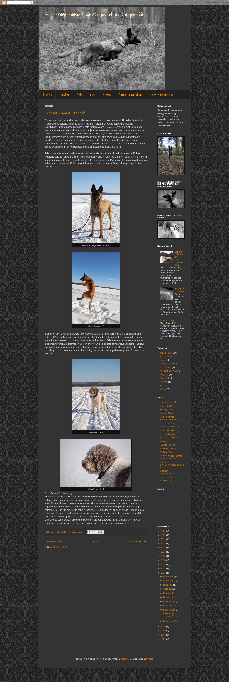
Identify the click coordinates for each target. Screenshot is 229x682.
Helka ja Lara (166, 409)
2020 (163, 535)
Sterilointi (164, 378)
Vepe (162, 385)
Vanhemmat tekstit (137, 542)
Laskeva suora (167, 320)
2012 (163, 568)
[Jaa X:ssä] (95, 532)
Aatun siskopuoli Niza (170, 402)
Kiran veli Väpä (167, 434)
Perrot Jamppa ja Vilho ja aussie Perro (171, 457)
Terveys (164, 382)
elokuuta (167, 589)
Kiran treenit (166, 356)
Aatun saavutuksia (130, 94)
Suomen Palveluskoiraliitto (168, 472)
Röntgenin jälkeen (179, 289)
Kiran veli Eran (167, 430)
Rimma (107, 94)
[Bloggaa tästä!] (92, 532)
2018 (163, 543)
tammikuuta (169, 621)
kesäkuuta (168, 597)
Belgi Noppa (166, 406)
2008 (163, 635)
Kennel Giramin (167, 413)
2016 (163, 552)
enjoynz (124, 659)
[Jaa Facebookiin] (99, 532)
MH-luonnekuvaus (169, 371)
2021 (163, 531)
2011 (163, 573)
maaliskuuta (169, 610)
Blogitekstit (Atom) (59, 547)
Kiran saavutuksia (161, 94)
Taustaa (64, 94)
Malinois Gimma (168, 448)
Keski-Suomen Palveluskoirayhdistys (170, 418)
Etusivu (47, 94)
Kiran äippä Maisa (169, 437)
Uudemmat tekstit (54, 542)
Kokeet (163, 360)
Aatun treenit (166, 353)
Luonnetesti (166, 367)
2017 (163, 547)
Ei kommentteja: (76, 532)
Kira (92, 94)
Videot (163, 389)
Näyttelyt (164, 375)
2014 (163, 560)
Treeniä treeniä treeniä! (65, 113)
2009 (163, 630)
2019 (163, 539)
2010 (163, 626)
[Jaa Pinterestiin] (102, 532)
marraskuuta (169, 580)
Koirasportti (165, 441)
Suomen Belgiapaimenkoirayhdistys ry (172, 465)
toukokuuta (168, 601)
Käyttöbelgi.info (167, 445)
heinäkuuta (169, 593)
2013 (163, 564)
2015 (163, 556)
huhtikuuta (168, 605)
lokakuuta (168, 585)
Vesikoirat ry (166, 480)
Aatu (80, 94)
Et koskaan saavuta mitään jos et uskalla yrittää (94, 14)
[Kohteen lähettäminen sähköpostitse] (88, 532)
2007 (163, 639)
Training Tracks (167, 477)
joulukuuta (168, 576)
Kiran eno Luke (167, 423)
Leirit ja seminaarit (169, 363)
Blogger (149, 659)
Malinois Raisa (167, 452)
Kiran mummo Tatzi (169, 426)
